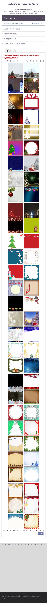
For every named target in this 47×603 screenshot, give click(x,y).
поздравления (6, 598)
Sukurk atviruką (10, 34)
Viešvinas (24, 13)
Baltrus (29, 11)
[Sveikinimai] (23, 4)
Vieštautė (34, 11)
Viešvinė (30, 13)
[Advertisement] (23, 569)
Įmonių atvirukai (9, 39)
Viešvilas (40, 11)
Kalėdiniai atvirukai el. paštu (14, 44)
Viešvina (18, 13)
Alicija (5, 11)
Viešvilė (12, 13)
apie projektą (24, 596)
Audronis (10, 11)
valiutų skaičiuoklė (34, 596)
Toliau (41, 534)
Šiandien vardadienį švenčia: (23, 9)
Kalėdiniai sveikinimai (12, 29)
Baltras (24, 11)
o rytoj (35, 13)
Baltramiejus (17, 11)
